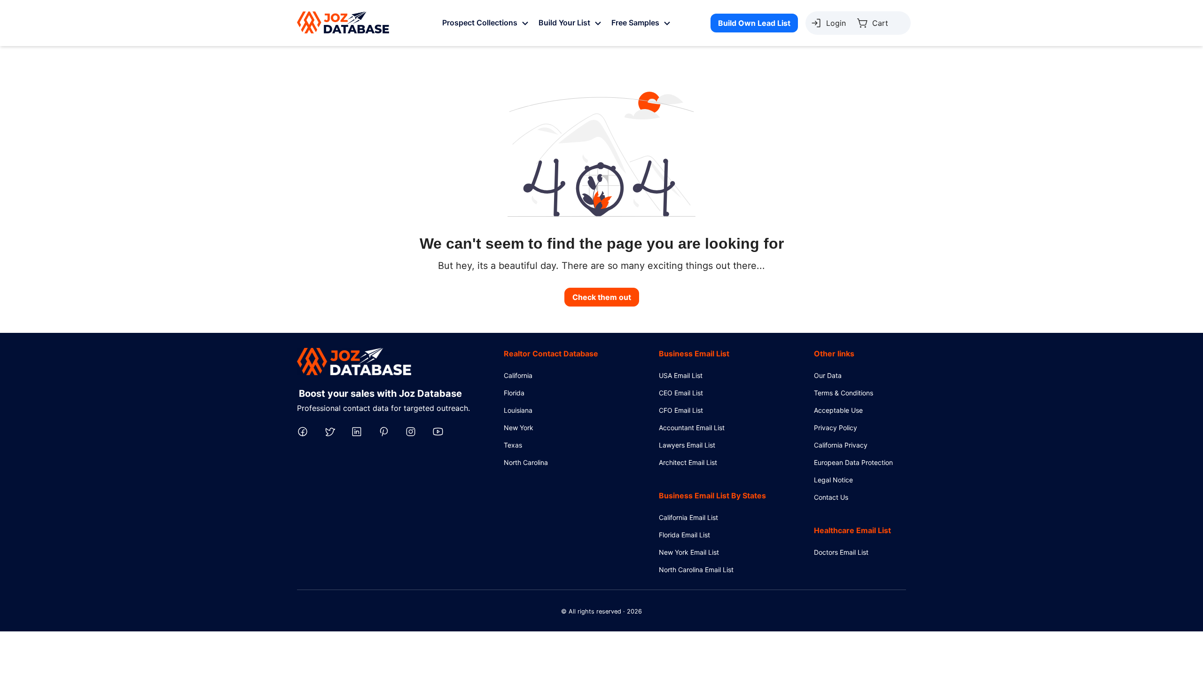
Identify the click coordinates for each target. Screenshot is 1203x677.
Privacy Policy (835, 428)
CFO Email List (681, 410)
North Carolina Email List (696, 570)
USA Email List (681, 375)
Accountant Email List (692, 428)
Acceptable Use (838, 410)
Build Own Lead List (754, 23)
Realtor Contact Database (551, 353)
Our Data (828, 375)
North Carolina (526, 462)
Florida (514, 393)
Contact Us (831, 497)
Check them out (601, 297)
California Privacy (840, 445)
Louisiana (518, 410)
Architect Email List (688, 462)
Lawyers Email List (687, 445)
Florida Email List (684, 535)
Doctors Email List (841, 552)
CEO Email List (681, 393)
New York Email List (689, 552)
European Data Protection (853, 462)
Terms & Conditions (843, 393)
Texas (513, 445)
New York (518, 428)
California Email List (688, 517)
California (518, 375)
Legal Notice (833, 480)
